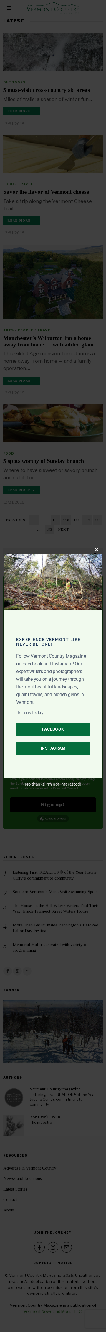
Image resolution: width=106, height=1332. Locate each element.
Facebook (53, 729)
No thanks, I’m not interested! (53, 784)
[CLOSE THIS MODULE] (97, 549)
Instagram (53, 748)
